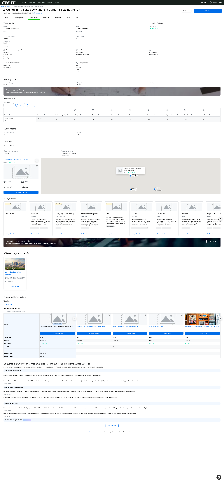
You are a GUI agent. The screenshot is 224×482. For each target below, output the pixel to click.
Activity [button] (159, 227)
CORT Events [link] (10, 214)
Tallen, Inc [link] (34, 214)
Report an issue (94, 432)
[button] (12, 104)
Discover (50, 2)
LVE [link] (107, 214)
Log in (220, 2)
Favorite (187, 11)
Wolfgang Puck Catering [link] (65, 214)
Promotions (32, 2)
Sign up (215, 2)
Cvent (2, 6)
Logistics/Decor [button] (34, 227)
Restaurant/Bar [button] (166, 227)
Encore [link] (134, 214)
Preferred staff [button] (44, 227)
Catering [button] (58, 227)
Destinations (41, 2)
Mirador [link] (185, 214)
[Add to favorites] (37, 166)
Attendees (7, 102)
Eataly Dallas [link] (161, 214)
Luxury (57, 2)
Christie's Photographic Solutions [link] (91, 214)
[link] (15, 207)
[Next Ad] (36, 160)
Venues (24, 2)
